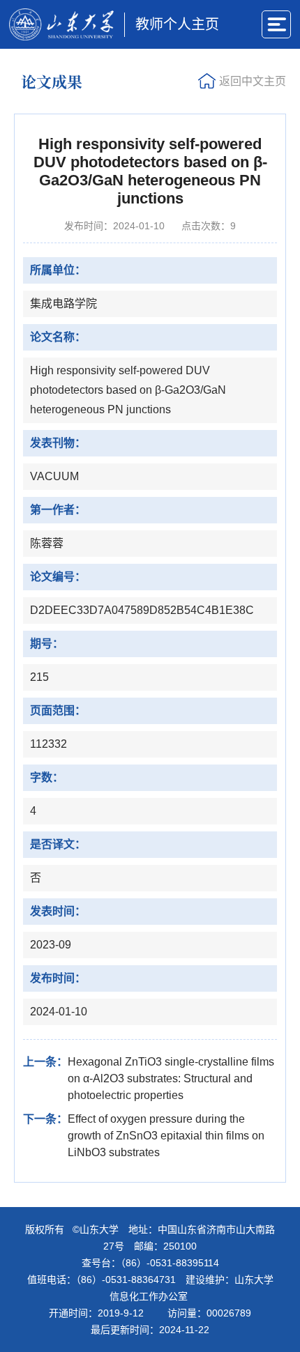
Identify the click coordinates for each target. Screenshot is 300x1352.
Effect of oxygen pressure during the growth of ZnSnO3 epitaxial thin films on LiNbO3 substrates (166, 1135)
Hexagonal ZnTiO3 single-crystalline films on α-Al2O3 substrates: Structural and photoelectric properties (171, 1078)
